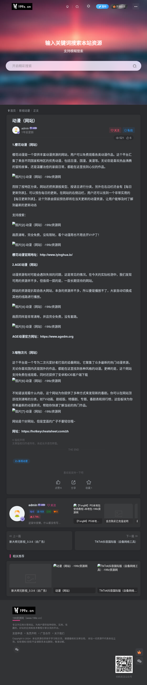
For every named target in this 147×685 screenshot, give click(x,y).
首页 (13, 110)
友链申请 (17, 633)
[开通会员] (139, 652)
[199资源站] (23, 610)
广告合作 (45, 633)
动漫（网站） (25, 120)
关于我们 (59, 633)
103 (42, 511)
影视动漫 (24, 110)
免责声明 (31, 633)
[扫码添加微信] (139, 661)
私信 (130, 130)
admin (25, 128)
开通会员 (120, 6)
